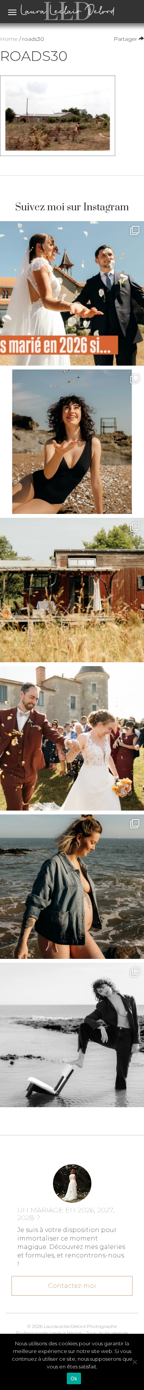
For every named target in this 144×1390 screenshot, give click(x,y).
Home (9, 38)
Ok (74, 1378)
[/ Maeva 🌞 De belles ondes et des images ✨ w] (72, 441)
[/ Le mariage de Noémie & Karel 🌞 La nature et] (72, 590)
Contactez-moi (72, 1285)
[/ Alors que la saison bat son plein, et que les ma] (72, 293)
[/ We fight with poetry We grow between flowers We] (72, 1035)
